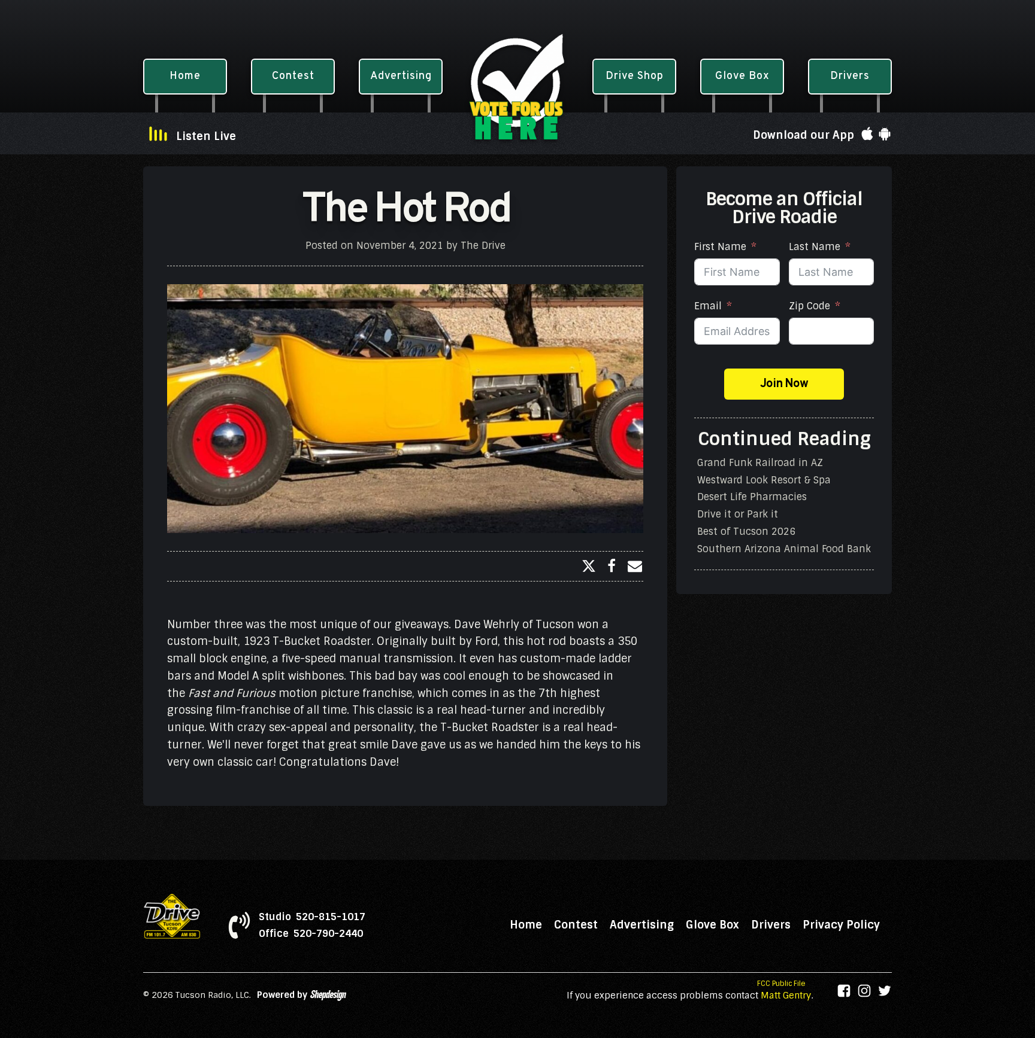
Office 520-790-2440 (311, 934)
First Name (720, 247)
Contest (576, 925)
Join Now (784, 384)
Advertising (642, 925)
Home (526, 925)
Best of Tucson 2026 (746, 531)
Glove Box (712, 925)
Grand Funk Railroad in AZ (760, 462)
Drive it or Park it (737, 514)
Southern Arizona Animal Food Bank (784, 549)
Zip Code (809, 306)
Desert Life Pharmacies (752, 497)
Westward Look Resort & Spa (764, 479)
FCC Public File (781, 983)
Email (708, 306)
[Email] (635, 566)
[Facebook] (611, 566)
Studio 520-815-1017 (312, 917)
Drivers (771, 925)
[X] (589, 566)
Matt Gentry (786, 996)
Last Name (814, 247)
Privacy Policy (841, 925)
